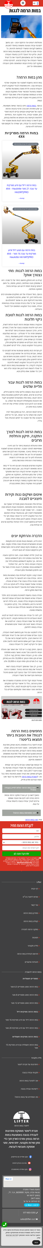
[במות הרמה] (8, 4)
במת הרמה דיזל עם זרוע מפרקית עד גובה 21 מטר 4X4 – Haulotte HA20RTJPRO (21, 189)
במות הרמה (31, 105)
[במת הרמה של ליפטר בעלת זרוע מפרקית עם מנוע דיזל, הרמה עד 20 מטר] (21, 160)
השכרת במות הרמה (29, 776)
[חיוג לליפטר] (4, 1224)
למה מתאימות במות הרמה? (24, 812)
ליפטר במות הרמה (21, 1125)
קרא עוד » (21, 198)
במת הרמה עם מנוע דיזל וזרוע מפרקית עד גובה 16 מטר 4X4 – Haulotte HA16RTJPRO (21, 254)
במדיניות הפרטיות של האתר (24, 863)
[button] (21, 788)
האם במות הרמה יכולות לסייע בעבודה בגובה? (20, 788)
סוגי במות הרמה (31, 819)
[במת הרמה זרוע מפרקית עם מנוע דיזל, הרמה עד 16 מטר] (21, 224)
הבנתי (36, 1242)
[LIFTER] (21, 1116)
